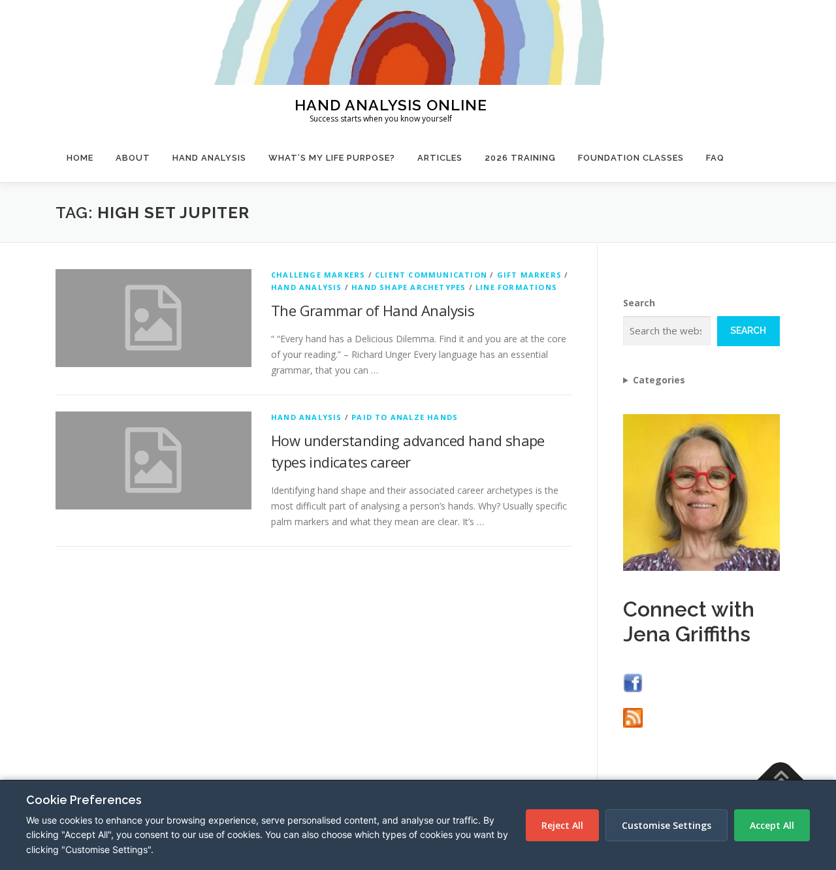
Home (80, 158)
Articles (439, 158)
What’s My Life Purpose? (331, 158)
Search (639, 303)
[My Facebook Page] (633, 681)
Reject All (562, 825)
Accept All (772, 825)
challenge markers (318, 275)
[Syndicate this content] (633, 717)
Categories (659, 380)
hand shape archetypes (408, 287)
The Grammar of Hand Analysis (372, 310)
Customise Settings (666, 825)
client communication (431, 275)
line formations (516, 287)
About (133, 158)
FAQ (715, 158)
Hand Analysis (209, 158)
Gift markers (529, 275)
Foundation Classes (631, 158)
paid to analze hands (404, 417)
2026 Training (520, 158)
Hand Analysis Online (391, 104)
